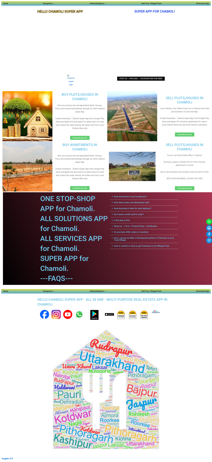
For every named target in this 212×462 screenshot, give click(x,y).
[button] (144, 197)
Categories (48, 3)
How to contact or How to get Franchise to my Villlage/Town (141, 246)
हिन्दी (11, 458)
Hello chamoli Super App (60, 11)
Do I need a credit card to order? (129, 214)
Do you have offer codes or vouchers (131, 232)
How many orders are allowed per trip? (131, 202)
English (5, 458)
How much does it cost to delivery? (130, 196)
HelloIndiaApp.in (97, 3)
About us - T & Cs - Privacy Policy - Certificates (135, 226)
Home (5, 3)
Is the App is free (122, 220)
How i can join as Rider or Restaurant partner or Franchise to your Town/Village (144, 239)
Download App (202, 3)
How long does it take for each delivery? (132, 208)
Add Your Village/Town (151, 3)
